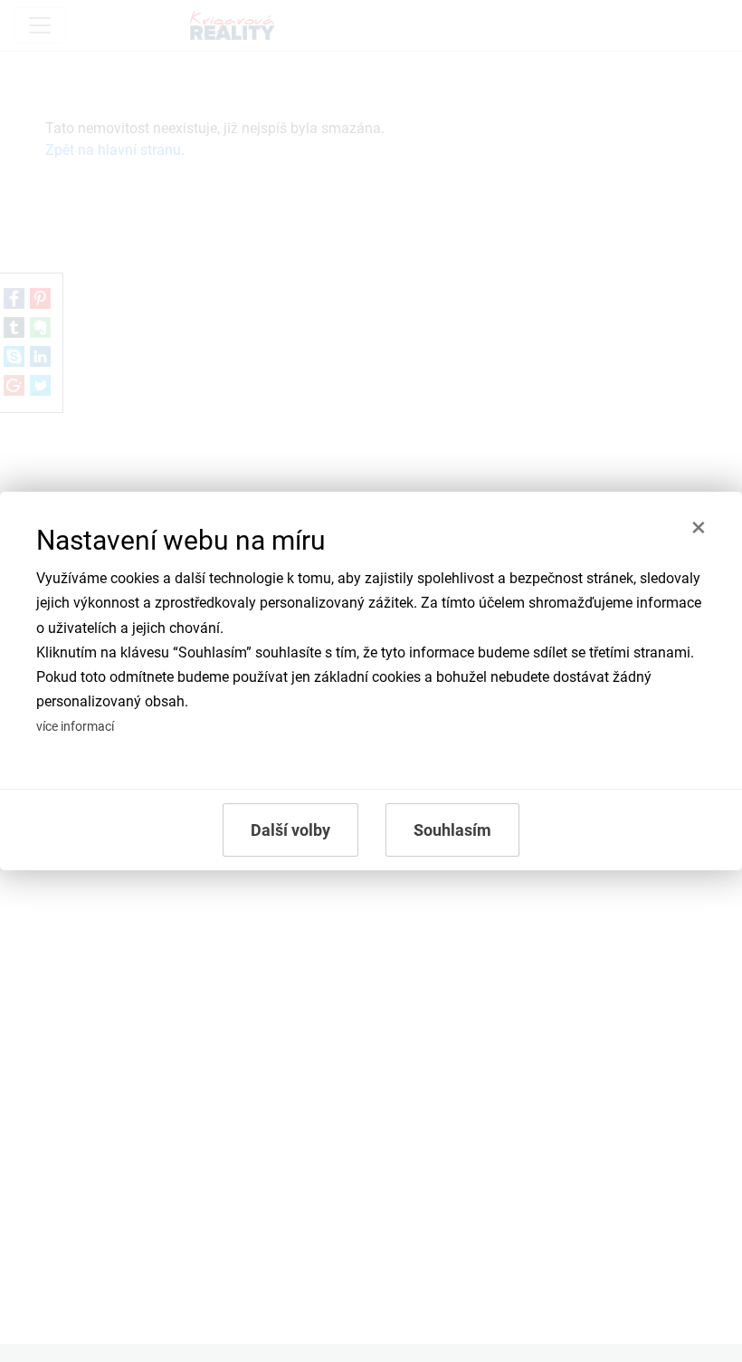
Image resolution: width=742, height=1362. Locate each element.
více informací (75, 726)
